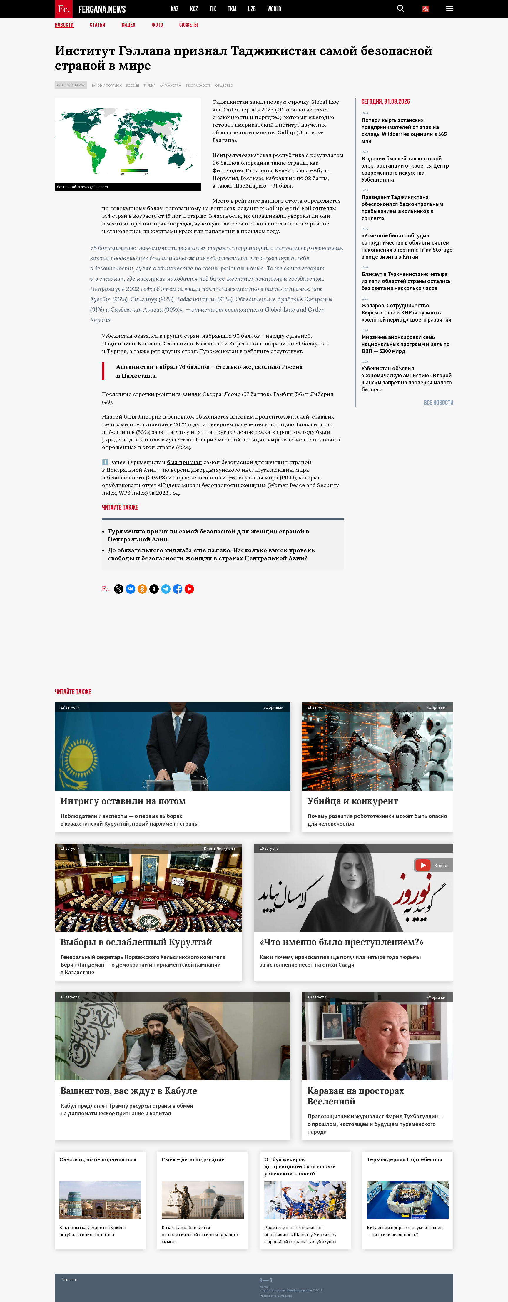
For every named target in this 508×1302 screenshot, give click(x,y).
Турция (149, 85)
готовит (223, 124)
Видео (129, 25)
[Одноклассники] (142, 589)
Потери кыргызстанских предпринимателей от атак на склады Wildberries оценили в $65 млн (404, 130)
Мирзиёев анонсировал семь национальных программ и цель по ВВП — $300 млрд (406, 343)
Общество (224, 85)
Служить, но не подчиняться (97, 1159)
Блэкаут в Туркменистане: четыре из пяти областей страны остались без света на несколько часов (406, 281)
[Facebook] (177, 589)
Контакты (69, 1279)
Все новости (438, 403)
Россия (132, 85)
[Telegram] (166, 589)
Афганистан (170, 85)
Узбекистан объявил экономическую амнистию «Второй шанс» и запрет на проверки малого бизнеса (407, 379)
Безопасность (198, 85)
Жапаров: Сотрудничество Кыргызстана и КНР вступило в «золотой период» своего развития (407, 312)
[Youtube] (189, 589)
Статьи (98, 25)
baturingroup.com (299, 1290)
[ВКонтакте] (130, 589)
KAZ (174, 9)
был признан (184, 462)
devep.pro (285, 1295)
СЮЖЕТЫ (188, 25)
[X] (118, 589)
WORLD (274, 9)
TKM (232, 9)
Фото (157, 25)
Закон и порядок (106, 85)
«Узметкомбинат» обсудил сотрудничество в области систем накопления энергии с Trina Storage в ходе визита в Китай (407, 246)
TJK (213, 9)
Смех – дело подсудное (193, 1159)
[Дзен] (154, 589)
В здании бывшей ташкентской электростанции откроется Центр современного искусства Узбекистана (405, 169)
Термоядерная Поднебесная (404, 1159)
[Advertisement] (254, 644)
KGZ (194, 9)
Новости (64, 25)
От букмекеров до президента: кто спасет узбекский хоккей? (299, 1166)
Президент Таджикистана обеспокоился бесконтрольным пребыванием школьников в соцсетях (402, 207)
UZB (252, 9)
